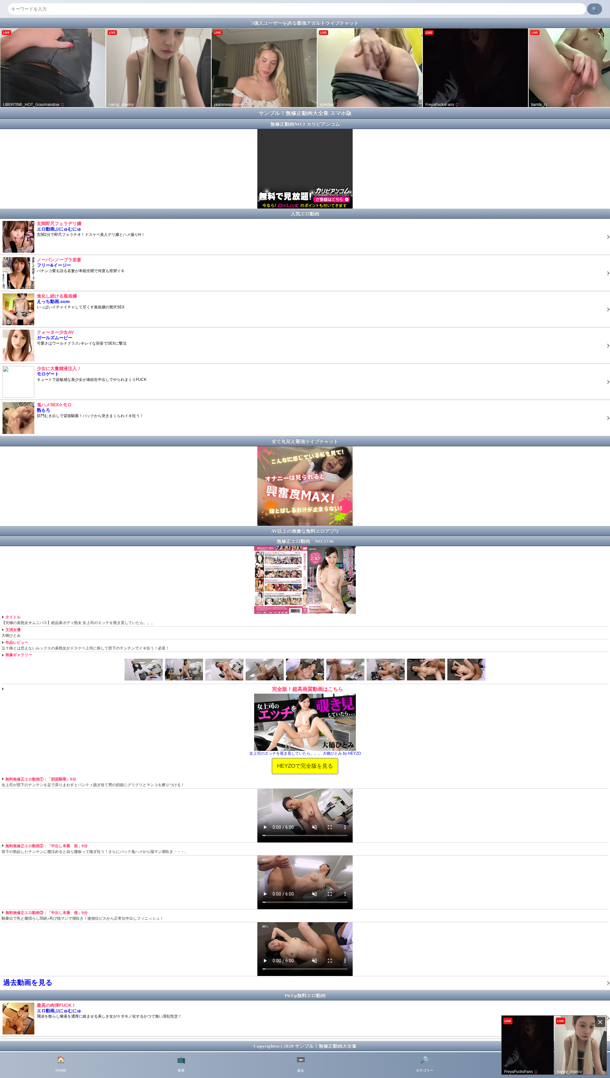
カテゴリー (424, 1064)
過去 (300, 1064)
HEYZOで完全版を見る (305, 766)
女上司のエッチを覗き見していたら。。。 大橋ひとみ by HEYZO (305, 753)
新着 (181, 1064)
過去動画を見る (28, 982)
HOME (61, 1064)
